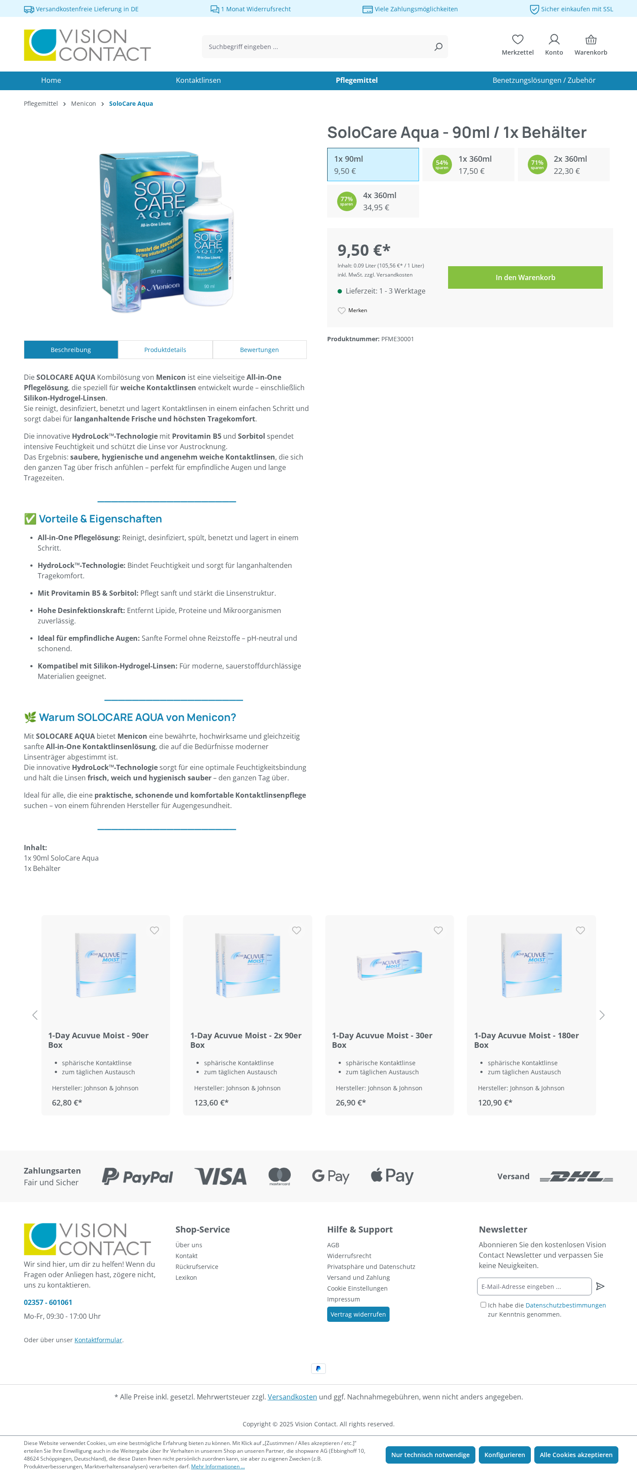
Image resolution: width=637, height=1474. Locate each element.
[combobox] (315, 46)
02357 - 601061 (48, 1302)
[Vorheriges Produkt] (34, 1015)
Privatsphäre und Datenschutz (371, 1266)
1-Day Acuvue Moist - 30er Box (382, 1040)
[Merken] (154, 930)
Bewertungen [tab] (259, 350)
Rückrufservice (197, 1266)
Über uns (189, 1245)
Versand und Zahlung (358, 1277)
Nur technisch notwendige (430, 1455)
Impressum (343, 1299)
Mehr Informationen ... (218, 1466)
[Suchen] (438, 46)
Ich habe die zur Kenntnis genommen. (547, 1309)
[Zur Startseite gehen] (89, 45)
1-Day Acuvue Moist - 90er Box (98, 1040)
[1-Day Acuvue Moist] (105, 965)
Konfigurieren (504, 1455)
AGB (333, 1245)
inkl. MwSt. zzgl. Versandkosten (375, 274)
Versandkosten (292, 1397)
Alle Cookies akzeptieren (576, 1455)
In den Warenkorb (526, 277)
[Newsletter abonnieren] (600, 1286)
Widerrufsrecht (349, 1256)
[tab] (71, 350)
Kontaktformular (98, 1340)
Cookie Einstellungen (357, 1288)
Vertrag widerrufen (358, 1314)
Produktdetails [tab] (165, 350)
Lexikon (186, 1277)
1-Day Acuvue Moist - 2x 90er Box (246, 1040)
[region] (318, 1015)
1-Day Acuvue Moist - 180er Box (526, 1040)
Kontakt (187, 1256)
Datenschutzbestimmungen (566, 1305)
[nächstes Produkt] (602, 1015)
